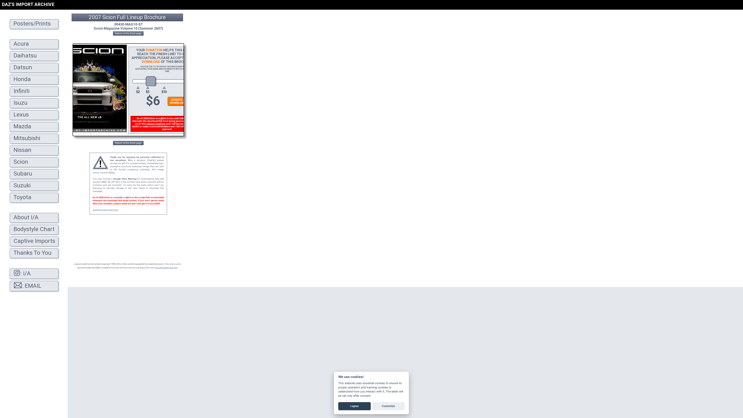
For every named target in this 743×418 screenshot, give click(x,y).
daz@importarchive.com (105, 210)
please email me (156, 123)
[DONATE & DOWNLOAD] (177, 107)
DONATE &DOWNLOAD (178, 101)
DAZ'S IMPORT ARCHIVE (28, 4)
